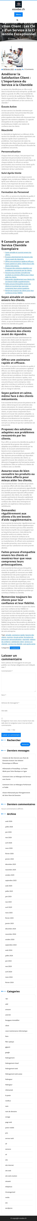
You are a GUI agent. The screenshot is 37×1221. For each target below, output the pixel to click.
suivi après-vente (29, 644)
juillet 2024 (9, 956)
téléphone (8, 1187)
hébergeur (8, 1085)
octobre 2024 (9, 939)
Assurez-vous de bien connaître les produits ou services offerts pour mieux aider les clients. (19, 275)
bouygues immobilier (12, 1020)
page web (8, 1122)
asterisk (8, 1015)
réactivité (25, 639)
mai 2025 (8, 902)
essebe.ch (18, 9)
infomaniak (9, 1090)
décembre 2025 (10, 864)
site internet (9, 1165)
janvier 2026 (9, 859)
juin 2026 (8, 832)
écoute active (18, 637)
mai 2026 (8, 837)
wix (6, 1203)
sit (6, 1154)
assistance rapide (18, 635)
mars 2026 (9, 848)
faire (6, 1036)
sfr (6, 1144)
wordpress (8, 1208)
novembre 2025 (10, 870)
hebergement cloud (11, 1063)
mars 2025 (9, 913)
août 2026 (8, 821)
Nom (3, 695)
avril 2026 (8, 843)
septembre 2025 (11, 880)
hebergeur (8, 1079)
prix (6, 1133)
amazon (8, 1009)
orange (7, 1117)
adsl (6, 1004)
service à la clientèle (15, 644)
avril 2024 (8, 972)
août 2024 (8, 950)
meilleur (8, 1101)
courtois (10, 637)
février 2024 (9, 982)
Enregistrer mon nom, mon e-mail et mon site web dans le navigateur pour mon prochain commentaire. (17, 723)
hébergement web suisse (13, 1074)
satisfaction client (17, 642)
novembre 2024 (10, 934)
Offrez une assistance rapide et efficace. (19, 261)
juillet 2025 (9, 891)
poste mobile (9, 1128)
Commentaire (7, 671)
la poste (8, 1095)
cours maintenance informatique (16, 1031)
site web (8, 1171)
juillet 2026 (9, 827)
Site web (4, 711)
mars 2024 (9, 977)
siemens (8, 1149)
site (6, 1160)
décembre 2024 (10, 929)
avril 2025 (8, 907)
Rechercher (14, 740)
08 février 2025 (8, 69)
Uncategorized (17, 42)
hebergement (10, 1058)
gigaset (7, 1047)
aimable (8, 635)
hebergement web (11, 1068)
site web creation (11, 1176)
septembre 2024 (11, 945)
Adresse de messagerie (10, 703)
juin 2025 (8, 896)
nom (6, 1106)
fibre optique (9, 1042)
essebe (19, 69)
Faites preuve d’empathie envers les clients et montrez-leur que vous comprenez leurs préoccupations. (18, 286)
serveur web (9, 1138)
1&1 (6, 999)
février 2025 (9, 918)
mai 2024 (8, 966)
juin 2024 (8, 961)
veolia (7, 1197)
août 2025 (8, 886)
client (7, 1025)
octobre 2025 (9, 875)
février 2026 (9, 853)
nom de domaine (11, 1111)
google (7, 1052)
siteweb (8, 1181)
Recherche (25, 744)
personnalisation (15, 639)
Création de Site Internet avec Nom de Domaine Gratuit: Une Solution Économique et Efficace (15, 760)
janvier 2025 (9, 923)
